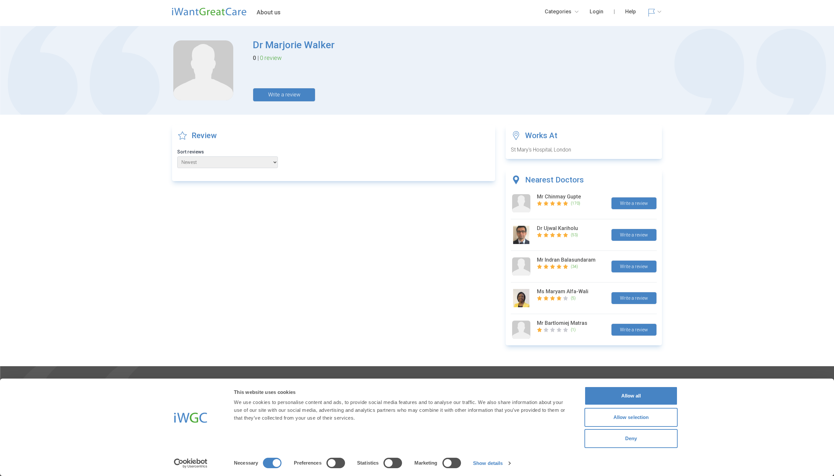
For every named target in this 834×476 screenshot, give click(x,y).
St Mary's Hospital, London (541, 150)
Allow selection (631, 417)
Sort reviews (190, 151)
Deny (631, 438)
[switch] (335, 463)
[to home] (209, 14)
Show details (488, 463)
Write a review (284, 95)
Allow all (631, 395)
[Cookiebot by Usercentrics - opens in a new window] (190, 463)
